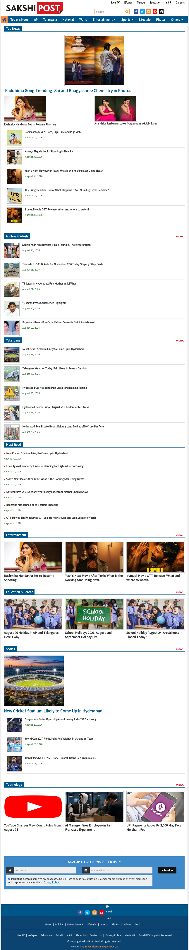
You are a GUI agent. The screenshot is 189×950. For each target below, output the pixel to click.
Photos (161, 20)
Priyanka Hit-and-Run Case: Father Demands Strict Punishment (58, 322)
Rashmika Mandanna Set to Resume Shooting (30, 124)
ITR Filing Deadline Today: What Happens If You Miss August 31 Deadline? (67, 190)
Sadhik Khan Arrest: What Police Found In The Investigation (56, 245)
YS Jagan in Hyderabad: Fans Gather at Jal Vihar (49, 283)
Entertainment (103, 20)
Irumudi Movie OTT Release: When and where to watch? (57, 209)
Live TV (115, 2)
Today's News (19, 20)
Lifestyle (145, 20)
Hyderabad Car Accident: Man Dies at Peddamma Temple (54, 387)
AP (36, 20)
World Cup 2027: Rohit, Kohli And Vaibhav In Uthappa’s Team (59, 738)
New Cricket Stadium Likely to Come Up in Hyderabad (53, 349)
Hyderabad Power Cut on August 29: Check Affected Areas (55, 407)
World (83, 20)
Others (176, 20)
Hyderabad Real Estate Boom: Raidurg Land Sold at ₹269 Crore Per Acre (63, 426)
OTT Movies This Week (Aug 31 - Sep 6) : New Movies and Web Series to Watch (51, 517)
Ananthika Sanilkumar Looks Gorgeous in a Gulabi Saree (125, 123)
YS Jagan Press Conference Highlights (44, 303)
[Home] (34, 8)
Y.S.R (168, 2)
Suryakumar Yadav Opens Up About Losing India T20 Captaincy (60, 719)
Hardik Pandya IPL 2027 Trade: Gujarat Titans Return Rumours (60, 758)
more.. (180, 236)
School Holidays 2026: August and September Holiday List (88, 634)
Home (4, 19)
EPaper (128, 2)
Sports (126, 20)
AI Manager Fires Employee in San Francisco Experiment (88, 827)
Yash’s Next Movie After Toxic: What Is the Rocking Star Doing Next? (64, 170)
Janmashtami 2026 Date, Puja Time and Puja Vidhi (53, 132)
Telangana (50, 20)
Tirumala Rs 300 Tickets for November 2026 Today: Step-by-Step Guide (62, 264)
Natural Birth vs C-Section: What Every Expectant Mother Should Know (47, 492)
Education (155, 2)
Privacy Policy (51, 882)
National (68, 20)
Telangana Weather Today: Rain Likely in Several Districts (55, 368)
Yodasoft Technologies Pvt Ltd (101, 946)
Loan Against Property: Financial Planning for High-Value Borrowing (78, 90)
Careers (180, 2)
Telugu (141, 2)
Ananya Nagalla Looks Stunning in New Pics (50, 151)
